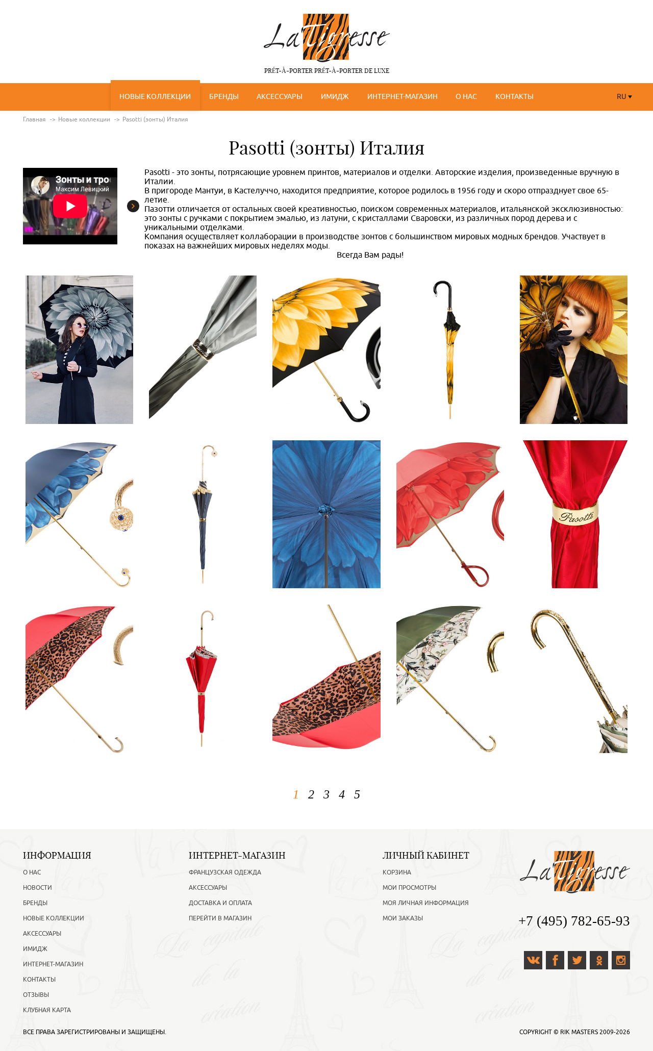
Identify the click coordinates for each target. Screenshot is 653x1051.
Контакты (514, 96)
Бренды (224, 96)
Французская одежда (225, 872)
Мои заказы (403, 918)
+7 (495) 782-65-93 (574, 921)
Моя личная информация (426, 903)
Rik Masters (579, 1032)
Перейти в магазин (220, 918)
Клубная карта (47, 1010)
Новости (37, 888)
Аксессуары (280, 96)
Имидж (335, 96)
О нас (466, 96)
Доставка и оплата (220, 903)
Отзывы (36, 995)
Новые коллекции (155, 96)
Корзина (397, 872)
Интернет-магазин (402, 96)
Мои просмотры (409, 888)
